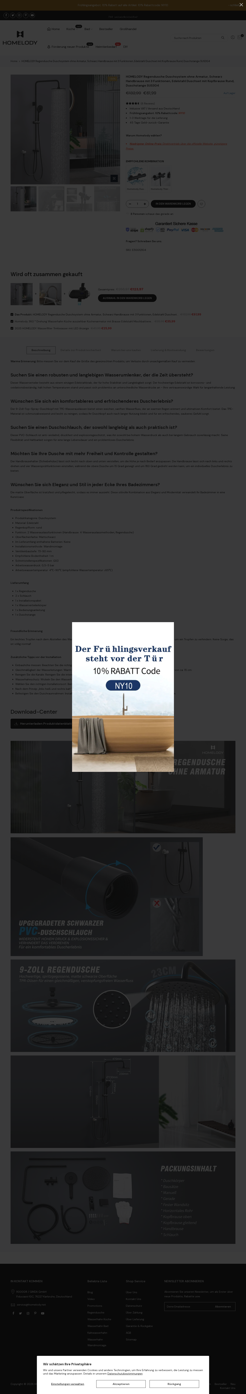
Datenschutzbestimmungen (125, 1373)
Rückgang (174, 1384)
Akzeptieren (121, 1384)
